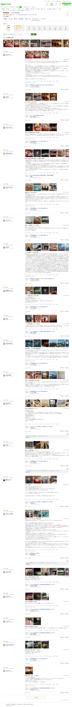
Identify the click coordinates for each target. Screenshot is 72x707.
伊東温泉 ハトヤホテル (11, 13)
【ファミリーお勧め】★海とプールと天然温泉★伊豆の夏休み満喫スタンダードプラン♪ (42, 331)
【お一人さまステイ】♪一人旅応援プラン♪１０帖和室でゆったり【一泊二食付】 (41, 426)
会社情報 (7, 704)
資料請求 (31, 704)
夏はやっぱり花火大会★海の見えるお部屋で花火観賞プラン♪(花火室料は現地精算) (41, 175)
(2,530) (35, 18)
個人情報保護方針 (13, 704)
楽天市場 (64, 1)
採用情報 (24, 704)
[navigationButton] (67, 43)
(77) (21, 18)
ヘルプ (45, 1)
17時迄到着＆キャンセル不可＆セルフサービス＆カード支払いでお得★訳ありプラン (42, 278)
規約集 (28, 704)
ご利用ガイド (49, 1)
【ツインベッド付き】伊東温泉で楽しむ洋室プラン (37, 115)
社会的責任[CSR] (19, 704)
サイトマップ (54, 1)
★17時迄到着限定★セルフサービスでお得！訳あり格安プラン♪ (39, 141)
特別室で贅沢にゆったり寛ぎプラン (35, 553)
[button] (8, 43)
